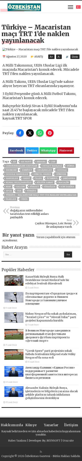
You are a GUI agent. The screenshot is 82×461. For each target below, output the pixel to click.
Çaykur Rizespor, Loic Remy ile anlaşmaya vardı (53, 223)
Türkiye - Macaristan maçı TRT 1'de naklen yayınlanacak (41, 195)
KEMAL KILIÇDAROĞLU (18, 182)
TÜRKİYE (31, 190)
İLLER (38, 178)
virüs (24, 199)
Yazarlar (51, 425)
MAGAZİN (63, 182)
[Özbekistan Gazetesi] (24, 7)
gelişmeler (44, 170)
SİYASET (34, 186)
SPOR (9, 190)
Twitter (32, 150)
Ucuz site (68, 440)
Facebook (16, 150)
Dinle (75, 56)
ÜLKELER (11, 199)
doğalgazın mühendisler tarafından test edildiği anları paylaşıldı (29, 212)
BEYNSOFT (53, 440)
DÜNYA (70, 166)
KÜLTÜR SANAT (45, 182)
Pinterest (65, 150)
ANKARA (41, 161)
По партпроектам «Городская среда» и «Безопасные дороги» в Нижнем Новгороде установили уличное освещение (51, 298)
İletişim (71, 425)
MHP (8, 186)
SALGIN (20, 186)
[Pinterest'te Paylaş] (50, 133)
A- (59, 56)
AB (14, 161)
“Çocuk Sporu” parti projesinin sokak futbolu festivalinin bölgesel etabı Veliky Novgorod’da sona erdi (50, 354)
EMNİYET (27, 170)
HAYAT (26, 178)
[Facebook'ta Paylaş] (20, 133)
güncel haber (42, 174)
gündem (61, 174)
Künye (31, 425)
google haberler (17, 174)
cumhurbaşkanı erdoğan (21, 166)
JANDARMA (69, 178)
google (62, 170)
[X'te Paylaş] (30, 133)
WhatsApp (48, 150)
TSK (19, 190)
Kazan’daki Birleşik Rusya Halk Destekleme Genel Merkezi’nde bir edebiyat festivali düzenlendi (47, 280)
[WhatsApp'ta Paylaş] (40, 133)
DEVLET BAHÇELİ (52, 166)
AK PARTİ (26, 161)
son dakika (67, 186)
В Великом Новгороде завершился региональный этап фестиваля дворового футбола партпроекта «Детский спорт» (47, 335)
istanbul (52, 178)
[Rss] (40, 451)
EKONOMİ (11, 170)
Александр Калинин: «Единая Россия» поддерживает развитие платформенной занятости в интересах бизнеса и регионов (51, 373)
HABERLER (12, 178)
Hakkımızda (11, 425)
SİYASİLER (49, 186)
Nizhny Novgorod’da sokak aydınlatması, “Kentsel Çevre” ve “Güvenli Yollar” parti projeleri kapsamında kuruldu (50, 317)
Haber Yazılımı (17, 440)
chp (53, 161)
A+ (51, 56)
